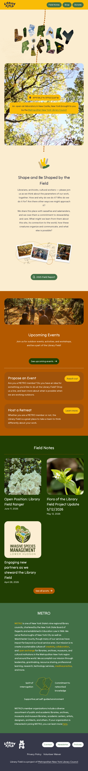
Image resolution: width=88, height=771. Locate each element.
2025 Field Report (45, 277)
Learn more (72, 410)
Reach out (72, 378)
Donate (78, 4)
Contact (48, 744)
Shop (67, 4)
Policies (78, 744)
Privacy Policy (34, 754)
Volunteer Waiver (52, 754)
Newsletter (63, 744)
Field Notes (54, 4)
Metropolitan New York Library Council (47, 110)
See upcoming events (42, 361)
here (65, 723)
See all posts (42, 590)
